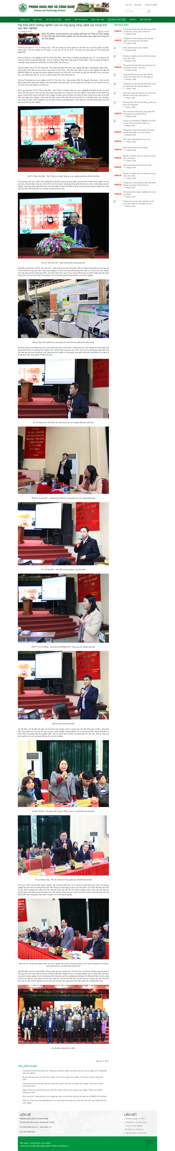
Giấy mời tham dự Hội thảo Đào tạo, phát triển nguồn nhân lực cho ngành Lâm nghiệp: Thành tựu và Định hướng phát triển (62, 1091)
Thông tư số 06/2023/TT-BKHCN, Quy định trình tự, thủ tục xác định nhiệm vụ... (139, 121)
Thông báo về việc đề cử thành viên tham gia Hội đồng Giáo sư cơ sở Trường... (139, 131)
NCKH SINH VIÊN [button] (97, 19)
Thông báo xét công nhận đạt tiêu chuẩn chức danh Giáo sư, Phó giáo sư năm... (138, 202)
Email (106, 31)
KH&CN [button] (67, 19)
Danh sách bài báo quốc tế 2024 (135, 147)
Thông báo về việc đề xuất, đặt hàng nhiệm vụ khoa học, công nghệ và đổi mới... (139, 30)
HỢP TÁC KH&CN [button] (81, 19)
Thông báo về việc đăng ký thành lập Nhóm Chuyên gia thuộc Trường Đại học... (139, 183)
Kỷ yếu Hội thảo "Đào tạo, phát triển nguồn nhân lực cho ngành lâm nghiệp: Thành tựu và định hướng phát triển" (63, 1078)
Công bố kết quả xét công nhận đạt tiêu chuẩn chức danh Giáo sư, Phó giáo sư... (138, 75)
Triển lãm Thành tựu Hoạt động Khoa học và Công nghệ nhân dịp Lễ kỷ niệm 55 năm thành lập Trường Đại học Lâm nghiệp (65, 1101)
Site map (138, 5)
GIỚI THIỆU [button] (37, 19)
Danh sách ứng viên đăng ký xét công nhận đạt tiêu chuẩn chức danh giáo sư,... (139, 94)
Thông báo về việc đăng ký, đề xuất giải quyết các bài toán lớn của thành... (138, 39)
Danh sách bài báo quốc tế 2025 (135, 47)
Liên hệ (128, 5)
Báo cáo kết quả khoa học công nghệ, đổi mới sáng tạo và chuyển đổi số (139, 112)
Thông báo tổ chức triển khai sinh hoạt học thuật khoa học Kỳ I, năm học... (139, 66)
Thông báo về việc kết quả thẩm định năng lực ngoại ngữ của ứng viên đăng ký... (139, 84)
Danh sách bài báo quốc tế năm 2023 (137, 165)
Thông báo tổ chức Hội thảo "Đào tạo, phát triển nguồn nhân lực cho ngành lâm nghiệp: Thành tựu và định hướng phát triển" (63, 1084)
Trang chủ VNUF (151, 5)
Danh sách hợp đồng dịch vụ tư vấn (136, 139)
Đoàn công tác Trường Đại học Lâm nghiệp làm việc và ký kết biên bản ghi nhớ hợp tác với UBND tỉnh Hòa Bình (65, 1096)
